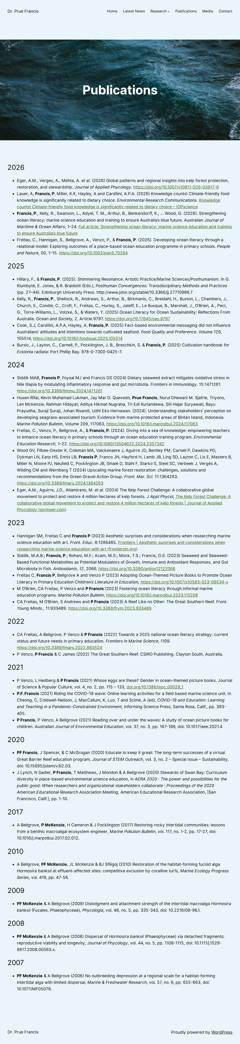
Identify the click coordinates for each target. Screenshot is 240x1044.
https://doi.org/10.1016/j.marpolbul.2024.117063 (152, 423)
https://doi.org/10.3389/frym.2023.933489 (109, 608)
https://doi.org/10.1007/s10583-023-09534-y (184, 582)
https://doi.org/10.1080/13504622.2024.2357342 (116, 443)
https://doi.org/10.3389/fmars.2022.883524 (59, 647)
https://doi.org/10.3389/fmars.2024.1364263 (60, 483)
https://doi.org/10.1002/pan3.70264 (93, 252)
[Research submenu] (169, 11)
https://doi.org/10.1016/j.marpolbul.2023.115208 (152, 595)
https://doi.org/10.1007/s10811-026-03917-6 (176, 187)
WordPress (221, 1032)
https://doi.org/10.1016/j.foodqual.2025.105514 (78, 338)
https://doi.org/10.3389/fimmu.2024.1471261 (59, 390)
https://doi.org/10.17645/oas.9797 (137, 318)
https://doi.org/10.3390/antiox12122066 (136, 568)
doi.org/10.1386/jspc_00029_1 (155, 686)
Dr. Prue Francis (23, 11)
